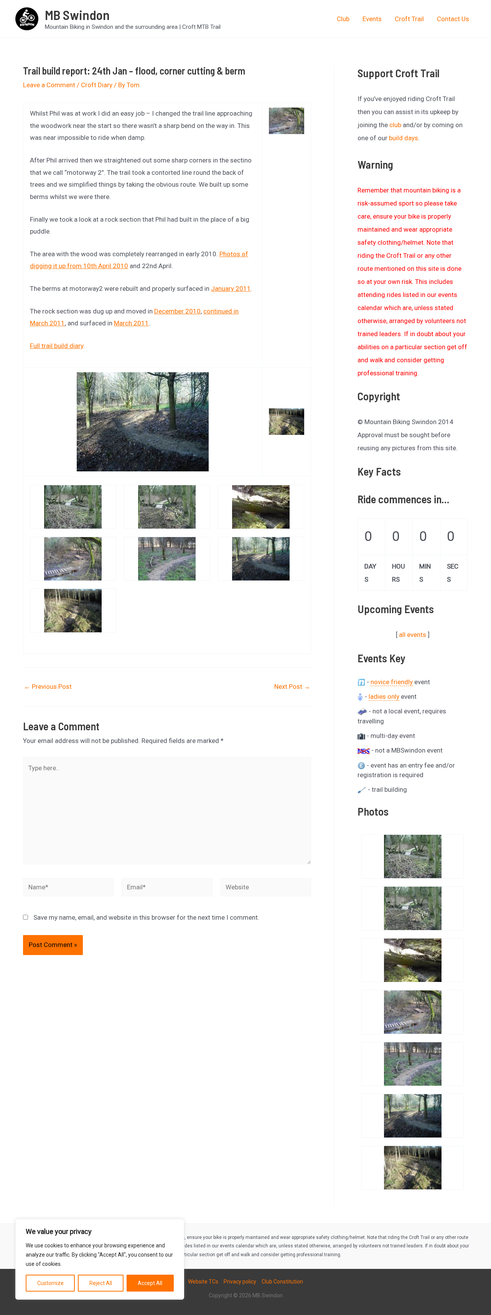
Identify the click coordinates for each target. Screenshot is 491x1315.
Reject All (100, 1283)
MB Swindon (77, 15)
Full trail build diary (56, 346)
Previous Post (48, 686)
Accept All (150, 1283)
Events (372, 19)
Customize (50, 1283)
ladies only (384, 696)
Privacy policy (240, 1282)
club (395, 125)
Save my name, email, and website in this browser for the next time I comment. (146, 917)
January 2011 (231, 288)
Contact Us (453, 19)
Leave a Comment (49, 85)
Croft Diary (96, 85)
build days (403, 138)
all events (412, 634)
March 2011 (131, 323)
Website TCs (203, 1282)
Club (343, 19)
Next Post (292, 686)
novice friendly (392, 682)
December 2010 (177, 311)
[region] (99, 1259)
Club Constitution (282, 1282)
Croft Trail (409, 19)
